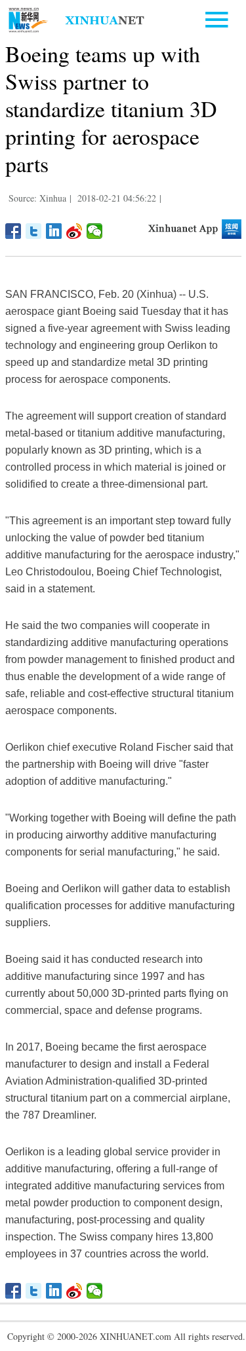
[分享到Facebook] (13, 231)
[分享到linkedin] (54, 231)
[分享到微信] (95, 231)
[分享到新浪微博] (74, 231)
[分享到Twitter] (34, 231)
